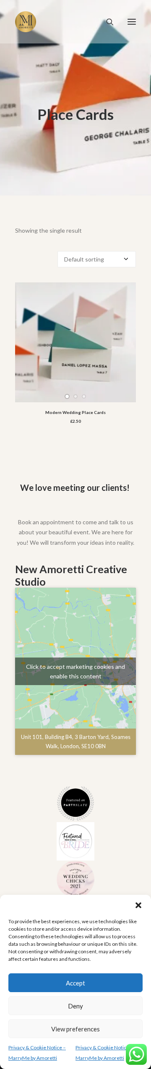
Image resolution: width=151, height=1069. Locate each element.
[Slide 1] (67, 396)
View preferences (75, 1029)
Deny (75, 1006)
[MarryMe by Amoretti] (25, 21)
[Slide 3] (84, 396)
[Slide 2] (75, 396)
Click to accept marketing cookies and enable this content (75, 671)
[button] (138, 905)
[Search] (106, 21)
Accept (75, 983)
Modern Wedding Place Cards (75, 412)
